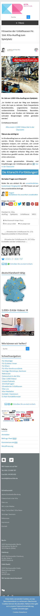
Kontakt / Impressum (10, 394)
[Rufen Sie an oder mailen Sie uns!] (20, 193)
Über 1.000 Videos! (9, 379)
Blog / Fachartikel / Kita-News (12, 510)
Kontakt (4, 526)
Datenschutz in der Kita (11, 376)
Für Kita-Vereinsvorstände (12, 368)
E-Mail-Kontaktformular (11, 396)
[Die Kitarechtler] (20, 4)
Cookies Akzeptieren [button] (20, 612)
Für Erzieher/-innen (9, 363)
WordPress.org (7, 446)
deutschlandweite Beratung (11, 494)
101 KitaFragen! (8, 384)
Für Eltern (6, 366)
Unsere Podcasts (8, 381)
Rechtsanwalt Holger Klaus (14, 220)
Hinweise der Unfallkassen (12, 386)
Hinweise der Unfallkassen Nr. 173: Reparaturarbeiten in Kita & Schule (17, 232)
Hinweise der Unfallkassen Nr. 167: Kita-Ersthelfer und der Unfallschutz (18, 240)
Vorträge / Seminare (8, 514)
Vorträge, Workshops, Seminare (14, 371)
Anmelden (5, 434)
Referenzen (6, 373)
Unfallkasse (24, 214)
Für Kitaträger (7, 361)
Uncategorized (25, 224)
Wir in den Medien (8, 506)
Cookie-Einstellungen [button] (20, 608)
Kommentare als (9, 442)
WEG (34, 214)
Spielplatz (14, 214)
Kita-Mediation (8, 391)
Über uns (5, 389)
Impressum (5, 522)
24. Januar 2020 (10, 224)
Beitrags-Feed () (9, 438)
